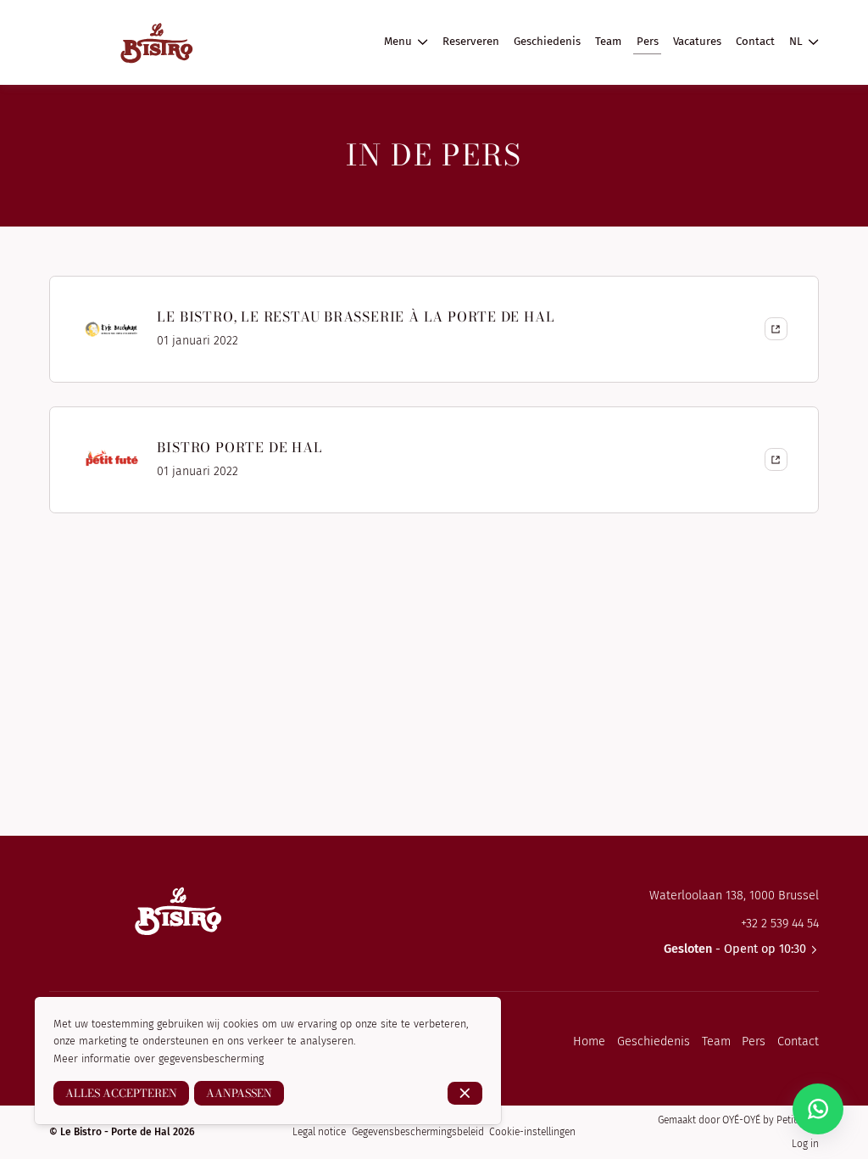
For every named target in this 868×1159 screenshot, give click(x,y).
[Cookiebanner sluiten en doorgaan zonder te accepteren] (465, 1093)
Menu (398, 41)
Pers (753, 1041)
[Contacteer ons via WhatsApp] (818, 1108)
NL (796, 41)
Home (589, 1041)
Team (716, 1041)
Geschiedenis (653, 1041)
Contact (798, 1041)
